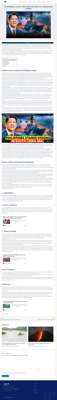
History (43, 1)
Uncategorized (10, 346)
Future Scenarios (5, 64)
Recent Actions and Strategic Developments (9, 60)
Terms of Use (36, 392)
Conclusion (4, 65)
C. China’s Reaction (6, 63)
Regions (38, 1)
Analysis (29, 1)
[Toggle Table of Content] (16, 58)
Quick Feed (25, 1)
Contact (35, 388)
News (20, 1)
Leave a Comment (4, 346)
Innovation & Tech (49, 1)
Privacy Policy (36, 390)
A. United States (5, 61)
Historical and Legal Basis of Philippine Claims (10, 59)
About (35, 385)
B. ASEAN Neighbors (6, 62)
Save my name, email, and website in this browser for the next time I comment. (14, 372)
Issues (34, 1)
